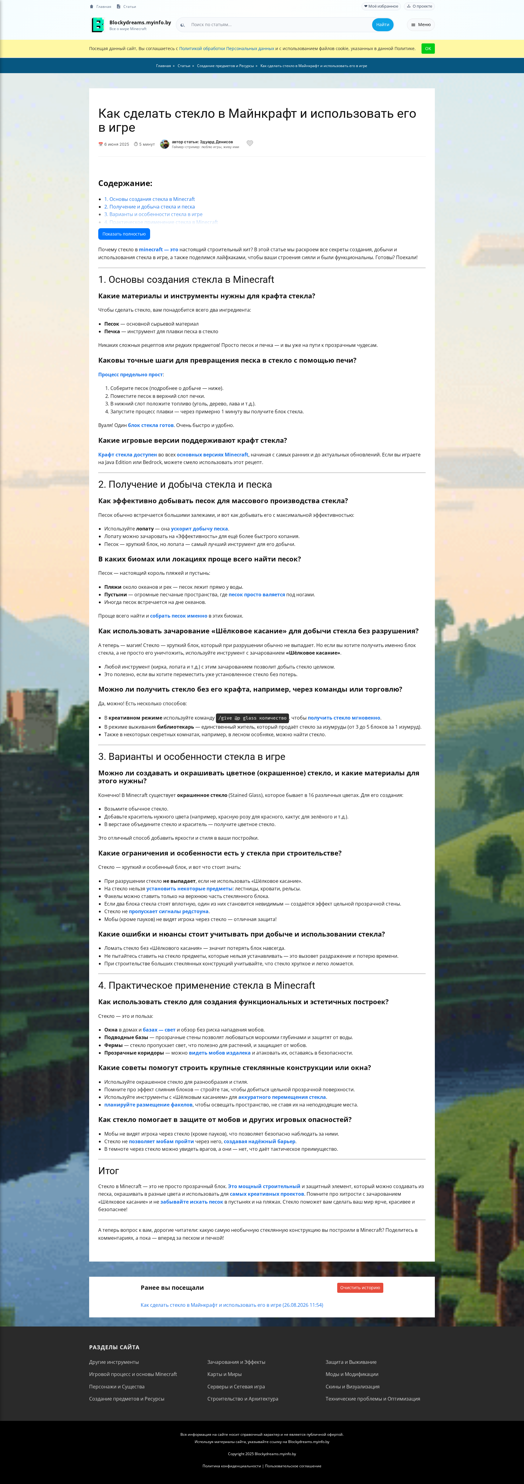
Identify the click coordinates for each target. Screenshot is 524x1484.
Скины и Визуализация (353, 1386)
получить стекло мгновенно (344, 717)
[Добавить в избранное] (250, 144)
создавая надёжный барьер (259, 1141)
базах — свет (159, 1029)
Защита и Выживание (351, 1362)
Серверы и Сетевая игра (236, 1386)
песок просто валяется (257, 594)
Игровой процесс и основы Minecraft (133, 1374)
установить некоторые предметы (189, 888)
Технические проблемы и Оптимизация (373, 1398)
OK (428, 48)
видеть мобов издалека (220, 1052)
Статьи (129, 6)
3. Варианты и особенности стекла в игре (153, 214)
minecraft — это (158, 249)
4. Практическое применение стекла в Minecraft (161, 222)
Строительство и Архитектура (242, 1398)
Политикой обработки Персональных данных (226, 48)
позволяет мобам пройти (161, 1141)
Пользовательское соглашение (293, 1466)
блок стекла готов (151, 425)
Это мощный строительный (264, 1186)
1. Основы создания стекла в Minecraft (149, 199)
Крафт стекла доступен (127, 454)
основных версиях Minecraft (212, 454)
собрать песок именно (178, 615)
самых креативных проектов (267, 1194)
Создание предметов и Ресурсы (126, 1398)
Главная (103, 6)
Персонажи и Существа (117, 1386)
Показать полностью (124, 234)
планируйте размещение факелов (148, 1104)
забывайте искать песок (191, 1201)
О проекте (422, 6)
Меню (424, 24)
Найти (382, 24)
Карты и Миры (224, 1374)
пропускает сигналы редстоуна (169, 911)
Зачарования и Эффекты (236, 1362)
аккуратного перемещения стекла (282, 1097)
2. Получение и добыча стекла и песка (149, 206)
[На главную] (97, 24)
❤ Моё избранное (381, 6)
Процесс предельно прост (130, 374)
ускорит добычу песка (199, 528)
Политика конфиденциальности (232, 1466)
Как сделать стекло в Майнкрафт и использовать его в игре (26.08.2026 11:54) (232, 1305)
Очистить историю (360, 1287)
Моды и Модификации (352, 1374)
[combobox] (285, 24)
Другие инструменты (114, 1362)
